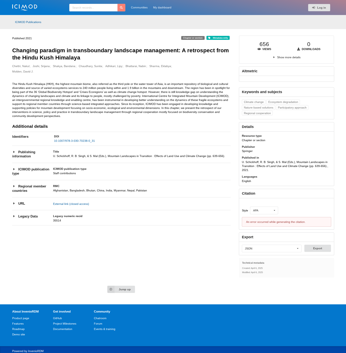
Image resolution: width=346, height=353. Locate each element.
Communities (139, 7)
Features (18, 323)
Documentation (62, 329)
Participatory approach (292, 107)
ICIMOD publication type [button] (30, 171)
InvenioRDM (36, 351)
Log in (321, 7)
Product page (20, 318)
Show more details (289, 57)
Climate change (254, 102)
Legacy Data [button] (28, 216)
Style (245, 210)
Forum (98, 323)
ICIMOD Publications (28, 22)
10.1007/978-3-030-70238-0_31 (74, 140)
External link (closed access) (71, 203)
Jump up (125, 289)
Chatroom (100, 318)
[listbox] (264, 210)
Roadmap (18, 329)
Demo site (18, 334)
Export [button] (317, 248)
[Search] (121, 7)
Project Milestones (64, 323)
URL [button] (21, 203)
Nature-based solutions (258, 107)
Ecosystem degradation (283, 102)
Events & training (104, 329)
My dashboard (162, 7)
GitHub (57, 318)
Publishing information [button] (23, 154)
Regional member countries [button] (29, 188)
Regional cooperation (257, 113)
